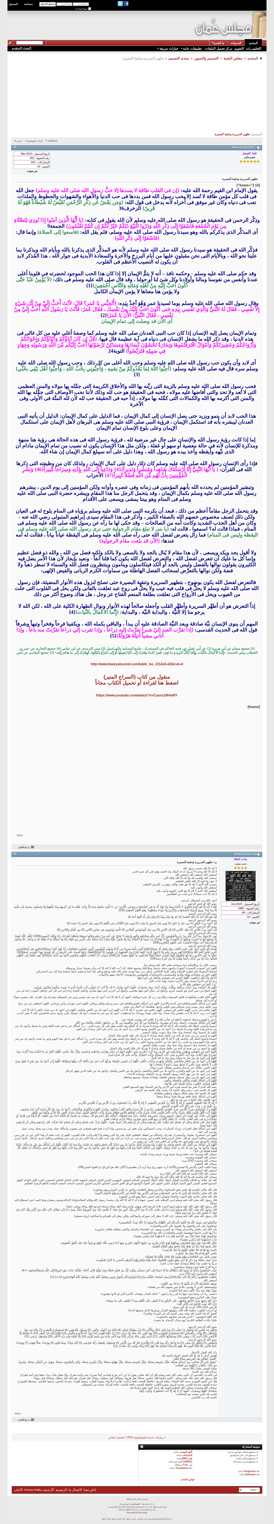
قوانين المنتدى (187, 1479)
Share (20, 835)
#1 (15, 147)
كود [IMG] (187, 1458)
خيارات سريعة (168, 48)
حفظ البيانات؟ (81, 9)
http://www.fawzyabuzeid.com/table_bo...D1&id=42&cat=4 (137, 664)
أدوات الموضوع (35, 140)
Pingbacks (250, 1471)
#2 (15, 854)
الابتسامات (187, 1455)
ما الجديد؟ (218, 43)
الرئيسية (61, 1490)
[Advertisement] (116, 20)
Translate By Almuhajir (137, 1513)
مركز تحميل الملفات (218, 48)
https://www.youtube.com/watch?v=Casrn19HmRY (136, 695)
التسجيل (13, 4)
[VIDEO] (187, 1461)
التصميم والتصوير (206, 58)
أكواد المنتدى (186, 1452)
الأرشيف (48, 1490)
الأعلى (18, 1490)
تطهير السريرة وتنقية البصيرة (232, 134)
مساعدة (28, 4)
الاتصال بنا (75, 1490)
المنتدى (253, 43)
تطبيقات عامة (192, 48)
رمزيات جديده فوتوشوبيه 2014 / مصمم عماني (136, 1437)
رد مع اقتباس (24, 847)
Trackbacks (182, 1468)
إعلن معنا (89, 1490)
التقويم (239, 48)
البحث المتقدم (21, 48)
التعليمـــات (253, 48)
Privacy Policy (33, 1490)
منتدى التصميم (178, 58)
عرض (19, 140)
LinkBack (52, 140)
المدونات (235, 43)
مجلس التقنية (233, 58)
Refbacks (250, 1474)
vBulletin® (136, 1504)
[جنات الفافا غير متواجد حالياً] (240, 886)
